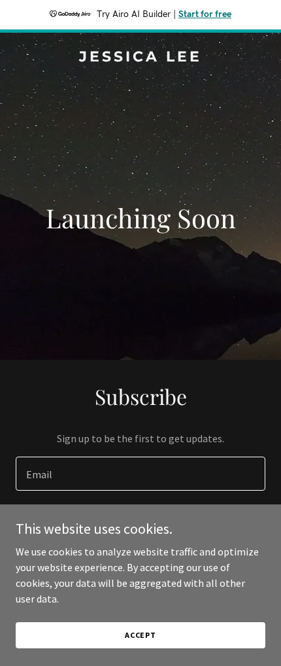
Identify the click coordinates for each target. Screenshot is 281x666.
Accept (140, 635)
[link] (140, 57)
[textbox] (140, 474)
